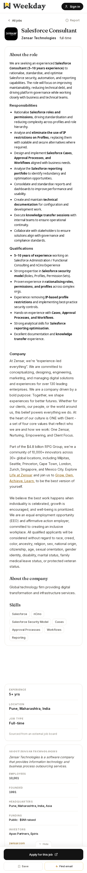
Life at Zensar (21, 475)
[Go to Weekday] (25, 6)
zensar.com (17, 843)
